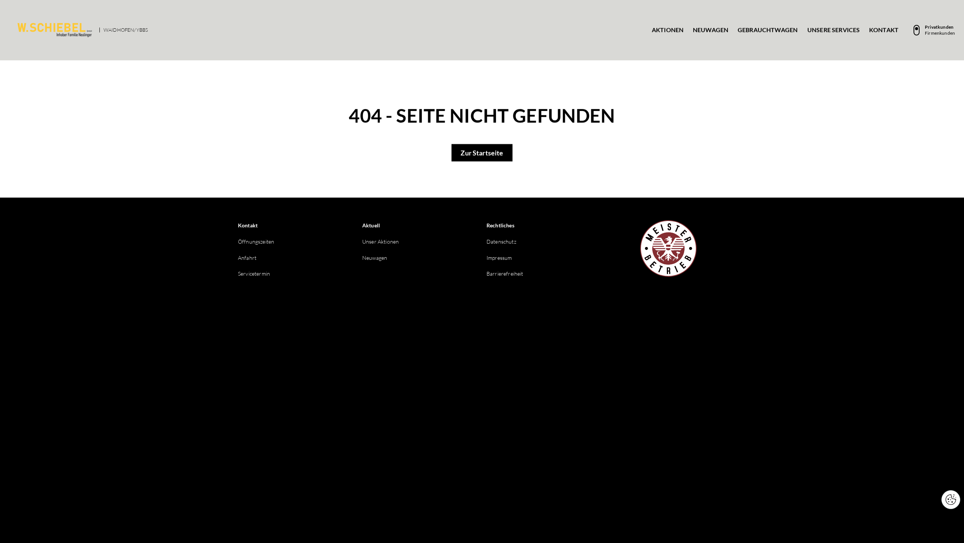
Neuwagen (710, 29)
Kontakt (883, 29)
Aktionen (667, 29)
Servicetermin (254, 273)
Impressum (499, 258)
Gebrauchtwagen (768, 29)
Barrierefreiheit (505, 273)
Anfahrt (247, 258)
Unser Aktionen (380, 241)
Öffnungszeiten (256, 241)
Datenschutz (501, 241)
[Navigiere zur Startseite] (54, 30)
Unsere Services (833, 29)
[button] (950, 499)
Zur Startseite (482, 153)
